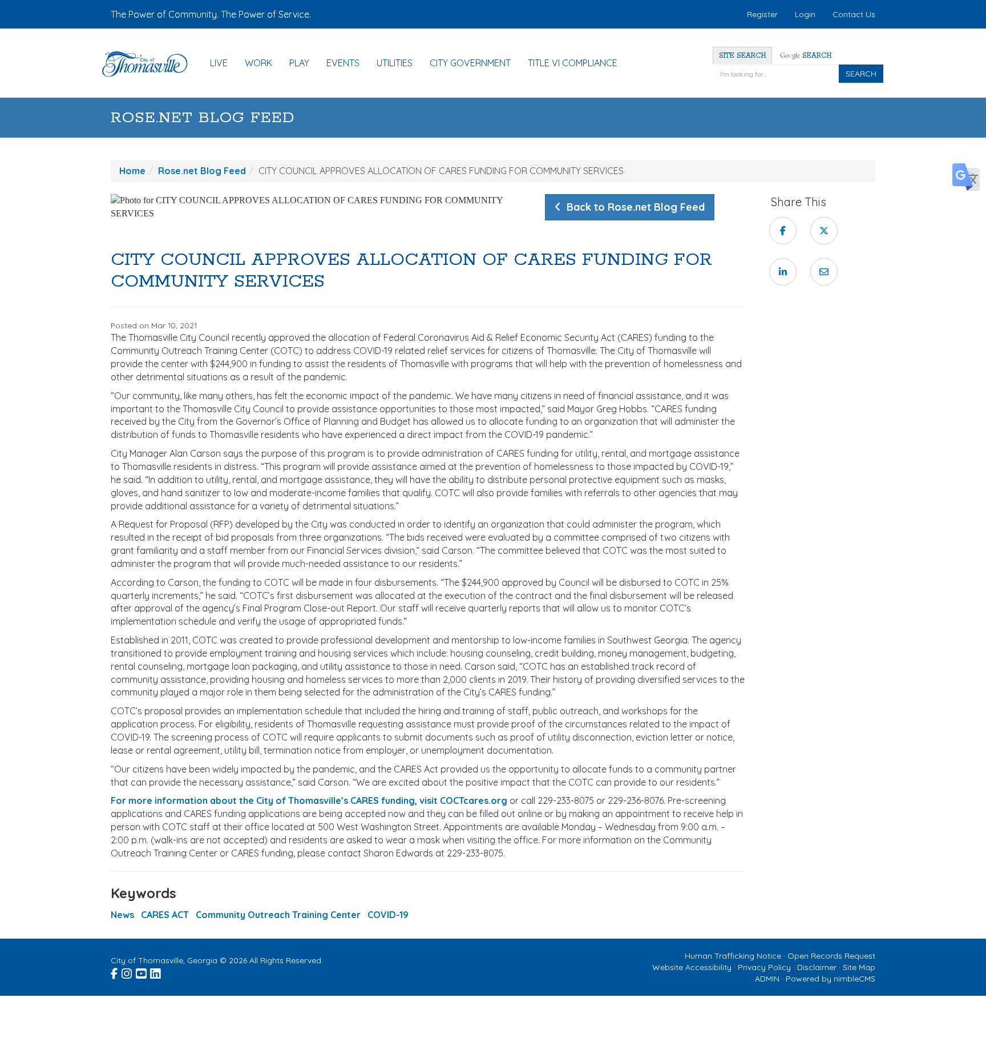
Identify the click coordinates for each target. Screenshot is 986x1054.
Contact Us (854, 14)
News (122, 914)
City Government (470, 63)
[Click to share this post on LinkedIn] (782, 271)
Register (762, 14)
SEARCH (861, 74)
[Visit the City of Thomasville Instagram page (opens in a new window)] (128, 972)
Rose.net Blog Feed (202, 118)
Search (815, 55)
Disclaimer (817, 967)
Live (219, 63)
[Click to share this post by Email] (823, 271)
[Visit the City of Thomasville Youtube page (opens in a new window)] (142, 972)
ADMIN (767, 978)
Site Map (859, 967)
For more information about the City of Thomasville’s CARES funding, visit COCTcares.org (309, 800)
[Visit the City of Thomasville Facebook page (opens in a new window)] (115, 972)
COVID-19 (388, 914)
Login (805, 14)
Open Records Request (831, 956)
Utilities (395, 63)
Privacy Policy (764, 967)
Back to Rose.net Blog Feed (633, 207)
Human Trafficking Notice (733, 956)
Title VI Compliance (572, 63)
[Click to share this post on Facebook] (782, 230)
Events (342, 63)
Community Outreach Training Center (278, 914)
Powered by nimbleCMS (830, 978)
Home (132, 170)
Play (299, 63)
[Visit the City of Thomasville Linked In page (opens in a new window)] (156, 972)
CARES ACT (165, 914)
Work (258, 63)
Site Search (742, 55)
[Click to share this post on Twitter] (823, 230)
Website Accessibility (692, 967)
